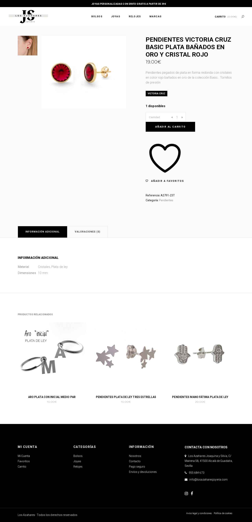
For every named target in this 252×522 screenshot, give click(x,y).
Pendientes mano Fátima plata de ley (200, 397)
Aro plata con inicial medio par (52, 397)
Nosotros (135, 456)
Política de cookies (223, 513)
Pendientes (166, 200)
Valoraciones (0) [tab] (87, 231)
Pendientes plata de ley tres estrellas (126, 397)
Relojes (77, 466)
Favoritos (24, 461)
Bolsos (77, 456)
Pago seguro (137, 466)
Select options (39, 401)
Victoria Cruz (156, 93)
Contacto (135, 461)
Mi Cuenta (24, 456)
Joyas (77, 461)
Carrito (22, 466)
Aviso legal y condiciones (199, 513)
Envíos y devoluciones (143, 471)
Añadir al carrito (170, 126)
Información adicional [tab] (42, 231)
